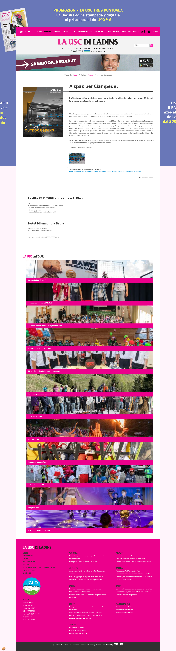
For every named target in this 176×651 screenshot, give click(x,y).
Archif (25, 553)
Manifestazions (123, 604)
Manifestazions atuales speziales (128, 607)
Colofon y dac (29, 570)
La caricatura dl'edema (124, 579)
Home (75, 75)
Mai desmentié (74, 559)
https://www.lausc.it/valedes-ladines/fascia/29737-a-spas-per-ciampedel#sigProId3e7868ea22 (105, 171)
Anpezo (72, 625)
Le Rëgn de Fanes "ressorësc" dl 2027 (83, 562)
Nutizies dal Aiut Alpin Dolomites (128, 571)
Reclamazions (29, 562)
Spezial (119, 568)
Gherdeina (73, 568)
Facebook (27, 573)
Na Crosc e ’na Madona (77, 628)
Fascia (90, 75)
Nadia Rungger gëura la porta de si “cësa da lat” (86, 577)
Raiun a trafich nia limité (124, 556)
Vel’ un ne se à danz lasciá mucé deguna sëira (85, 579)
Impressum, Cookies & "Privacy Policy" (39, 567)
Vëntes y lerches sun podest (126, 595)
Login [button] (155, 32)
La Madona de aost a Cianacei (79, 592)
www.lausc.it (98, 51)
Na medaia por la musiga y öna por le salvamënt (86, 556)
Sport (118, 586)
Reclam (26, 564)
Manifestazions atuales (124, 610)
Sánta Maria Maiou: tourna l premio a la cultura (85, 613)
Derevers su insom (146, 178)
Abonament (28, 556)
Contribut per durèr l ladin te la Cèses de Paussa (133, 562)
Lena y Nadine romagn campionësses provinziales (134, 589)
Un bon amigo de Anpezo (78, 633)
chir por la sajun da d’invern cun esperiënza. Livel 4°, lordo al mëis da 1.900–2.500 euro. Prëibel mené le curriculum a (43, 235)
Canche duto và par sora (77, 630)
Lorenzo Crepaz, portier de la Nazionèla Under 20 (133, 592)
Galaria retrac (57, 106)
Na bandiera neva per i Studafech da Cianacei (85, 589)
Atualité (119, 553)
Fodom (72, 604)
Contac (26, 559)
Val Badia (73, 553)
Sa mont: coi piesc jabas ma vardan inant (130, 559)
